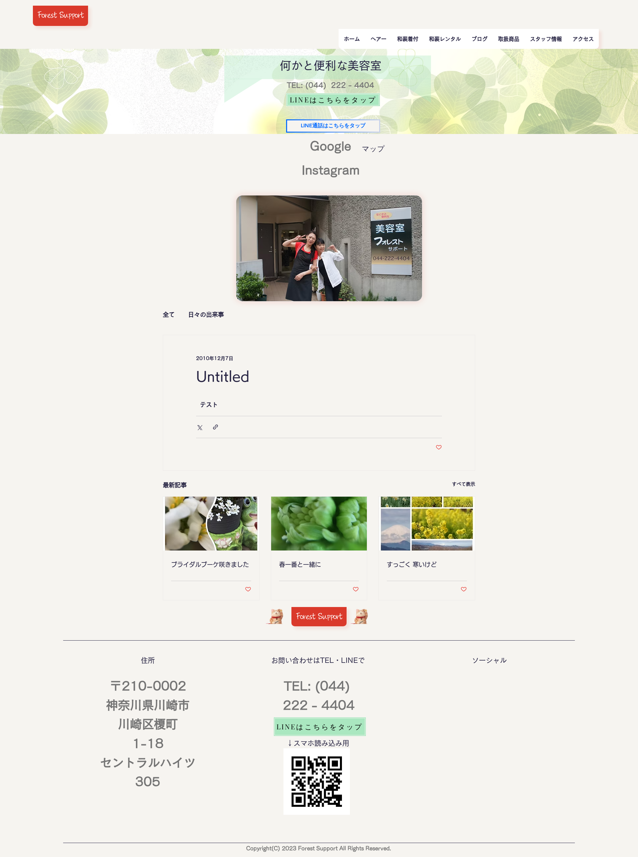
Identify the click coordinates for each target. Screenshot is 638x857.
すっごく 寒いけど (412, 564)
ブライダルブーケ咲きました (210, 564)
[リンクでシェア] (215, 427)
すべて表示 (463, 484)
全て (169, 314)
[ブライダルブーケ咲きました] (211, 524)
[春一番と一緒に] (319, 524)
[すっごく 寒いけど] (427, 524)
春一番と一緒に (300, 564)
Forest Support (61, 15)
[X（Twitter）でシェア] (199, 427)
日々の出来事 (206, 314)
